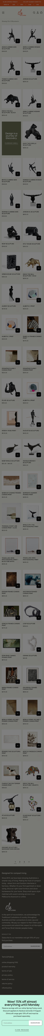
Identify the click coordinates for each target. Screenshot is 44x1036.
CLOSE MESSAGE (22, 1030)
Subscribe (35, 1023)
